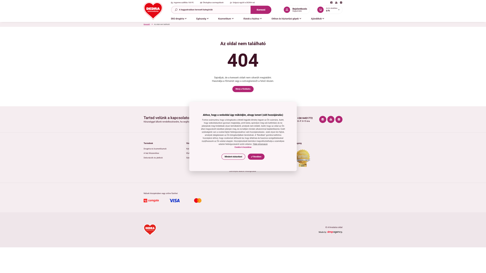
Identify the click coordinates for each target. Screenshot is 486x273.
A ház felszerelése (151, 153)
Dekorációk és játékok (153, 158)
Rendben (257, 156)
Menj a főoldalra (243, 89)
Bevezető (147, 24)
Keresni (261, 9)
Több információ (260, 144)
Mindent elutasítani (233, 156)
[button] (179, 18)
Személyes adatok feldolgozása (242, 171)
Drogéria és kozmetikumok (155, 149)
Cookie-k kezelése (243, 147)
